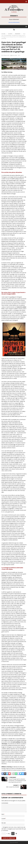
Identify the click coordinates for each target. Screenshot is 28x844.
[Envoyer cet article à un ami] (12, 773)
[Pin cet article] (9, 773)
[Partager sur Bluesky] (23, 773)
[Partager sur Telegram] (20, 773)
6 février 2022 (6, 55)
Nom (2, 814)
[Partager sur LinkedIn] (7, 773)
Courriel (3, 818)
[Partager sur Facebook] (2, 773)
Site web (3, 823)
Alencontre (14, 55)
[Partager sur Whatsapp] (16, 773)
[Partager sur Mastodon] (18, 773)
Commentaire (4, 803)
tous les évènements (14, 22)
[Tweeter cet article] (5, 773)
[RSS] (14, 29)
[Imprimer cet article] (14, 773)
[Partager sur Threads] (25, 773)
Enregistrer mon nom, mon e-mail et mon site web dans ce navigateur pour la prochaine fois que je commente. (13, 828)
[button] (26, 1)
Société (10, 33)
